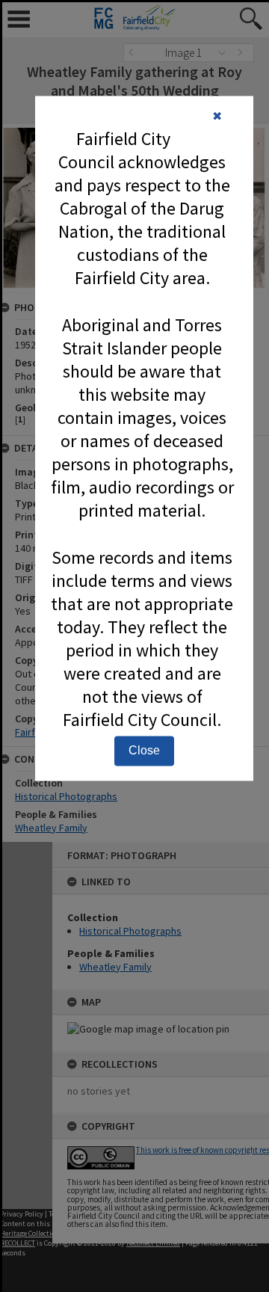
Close (144, 750)
